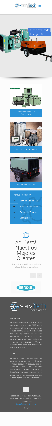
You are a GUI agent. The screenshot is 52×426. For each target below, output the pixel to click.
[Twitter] (27, 408)
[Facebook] (24, 408)
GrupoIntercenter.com (26, 404)
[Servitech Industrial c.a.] (26, 7)
